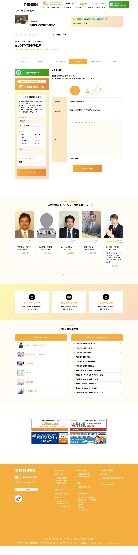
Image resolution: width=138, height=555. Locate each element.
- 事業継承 (81, 502)
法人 (23, 134)
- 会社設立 (81, 507)
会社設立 (90, 7)
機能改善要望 (34, 543)
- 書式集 (80, 505)
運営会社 (83, 543)
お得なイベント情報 (106, 470)
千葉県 (28, 42)
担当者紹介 (41, 61)
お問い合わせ (49, 543)
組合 (36, 137)
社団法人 (37, 140)
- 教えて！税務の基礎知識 (86, 497)
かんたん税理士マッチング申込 (119, 4)
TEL (28, 45)
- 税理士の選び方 (83, 476)
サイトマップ (59, 543)
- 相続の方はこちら (84, 487)
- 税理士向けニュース (63, 503)
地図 (114, 61)
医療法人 (37, 143)
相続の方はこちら (101, 7)
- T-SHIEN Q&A (83, 510)
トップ (17, 11)
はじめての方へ (44, 7)
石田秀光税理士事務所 (77, 102)
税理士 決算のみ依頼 (61, 493)
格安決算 (79, 7)
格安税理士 (67, 7)
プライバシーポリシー (72, 543)
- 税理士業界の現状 (84, 474)
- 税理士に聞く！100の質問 (87, 500)
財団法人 (24, 143)
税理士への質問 (96, 61)
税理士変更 (58, 489)
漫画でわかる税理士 (106, 484)
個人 (23, 137)
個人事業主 (38, 134)
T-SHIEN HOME (23, 543)
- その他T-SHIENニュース (64, 506)
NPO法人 (24, 140)
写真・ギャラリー (60, 61)
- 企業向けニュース (62, 501)
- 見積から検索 (61, 483)
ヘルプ (42, 543)
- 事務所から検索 (61, 480)
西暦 (21, 161)
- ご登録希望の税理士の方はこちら (112, 478)
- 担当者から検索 (61, 478)
